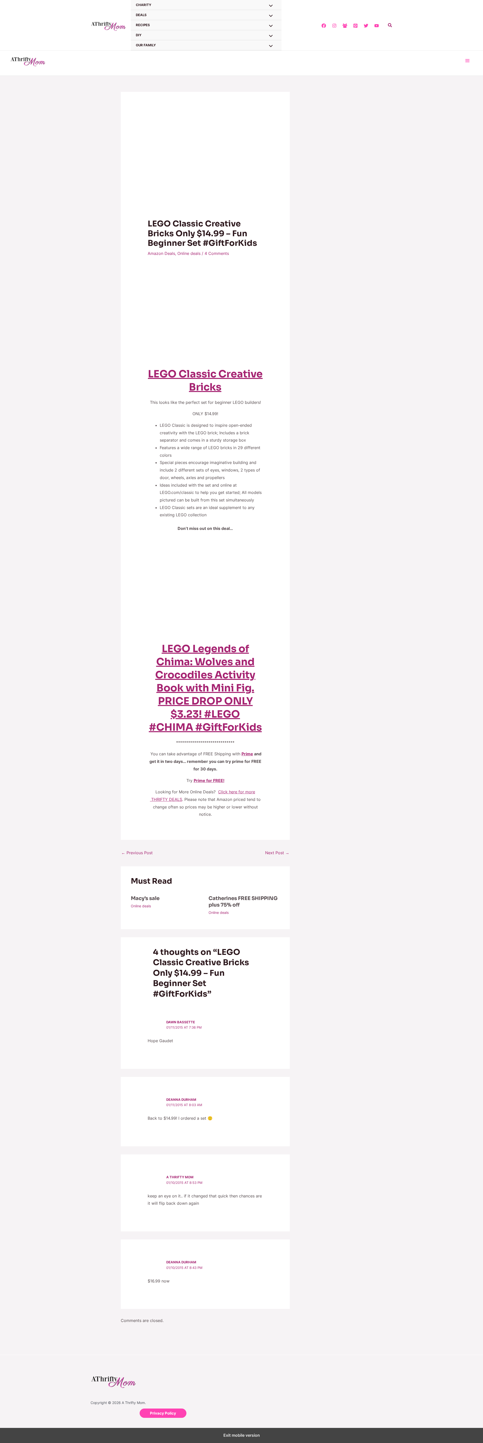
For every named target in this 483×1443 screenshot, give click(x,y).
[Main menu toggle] (467, 60)
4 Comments (217, 253)
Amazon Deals (161, 253)
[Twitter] (366, 25)
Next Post (277, 852)
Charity (143, 5)
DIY (138, 35)
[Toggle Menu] (269, 16)
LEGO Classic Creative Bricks (205, 381)
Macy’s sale (145, 898)
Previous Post (137, 852)
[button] (390, 25)
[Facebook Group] (345, 25)
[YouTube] (376, 25)
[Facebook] (323, 25)
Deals (141, 15)
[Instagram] (334, 25)
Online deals (188, 253)
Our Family (146, 45)
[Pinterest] (355, 25)
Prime (247, 753)
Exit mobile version (241, 1435)
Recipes (143, 25)
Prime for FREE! (209, 780)
